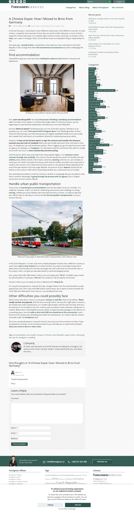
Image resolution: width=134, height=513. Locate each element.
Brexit (91, 74)
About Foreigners (100, 7)
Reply (13, 383)
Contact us (102, 461)
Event (91, 93)
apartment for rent (81, 475)
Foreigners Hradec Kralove (18, 482)
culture (48, 483)
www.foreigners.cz (99, 481)
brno (55, 478)
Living (42, 26)
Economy (93, 88)
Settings (50, 505)
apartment (70, 475)
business (61, 479)
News (91, 137)
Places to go (94, 142)
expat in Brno (70, 335)
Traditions (93, 159)
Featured (92, 99)
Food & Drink (94, 104)
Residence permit (96, 153)
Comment (14, 399)
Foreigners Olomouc (16, 484)
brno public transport (35, 335)
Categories (71, 7)
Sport (91, 156)
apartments (48, 479)
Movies (92, 134)
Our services (118, 7)
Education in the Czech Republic (102, 90)
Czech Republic (58, 335)
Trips (62, 26)
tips (10, 337)
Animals (92, 69)
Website (14, 438)
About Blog (84, 7)
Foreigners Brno (14, 477)
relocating (80, 335)
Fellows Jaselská (95, 101)
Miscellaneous (95, 131)
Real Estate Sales (96, 150)
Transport (93, 161)
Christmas (68, 479)
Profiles (92, 148)
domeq (80, 483)
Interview (93, 115)
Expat (38, 26)
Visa (90, 169)
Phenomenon (94, 140)
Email (14, 433)
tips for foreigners (20, 337)
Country (32, 26)
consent (57, 497)
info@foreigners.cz (55, 461)
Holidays (92, 112)
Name (14, 428)
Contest (92, 77)
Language (93, 120)
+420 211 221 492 (79, 461)
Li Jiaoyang (24, 26)
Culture (92, 82)
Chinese (48, 335)
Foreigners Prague (15, 475)
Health (92, 110)
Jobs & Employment (96, 118)
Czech (53, 483)
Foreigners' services (97, 107)
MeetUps (92, 129)
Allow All (78, 505)
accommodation (19, 335)
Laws (91, 123)
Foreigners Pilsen (15, 479)
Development (94, 85)
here (74, 509)
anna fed (62, 475)
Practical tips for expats (52, 26)
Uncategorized (95, 167)
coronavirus (78, 478)
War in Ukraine (95, 172)
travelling (31, 337)
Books (91, 71)
